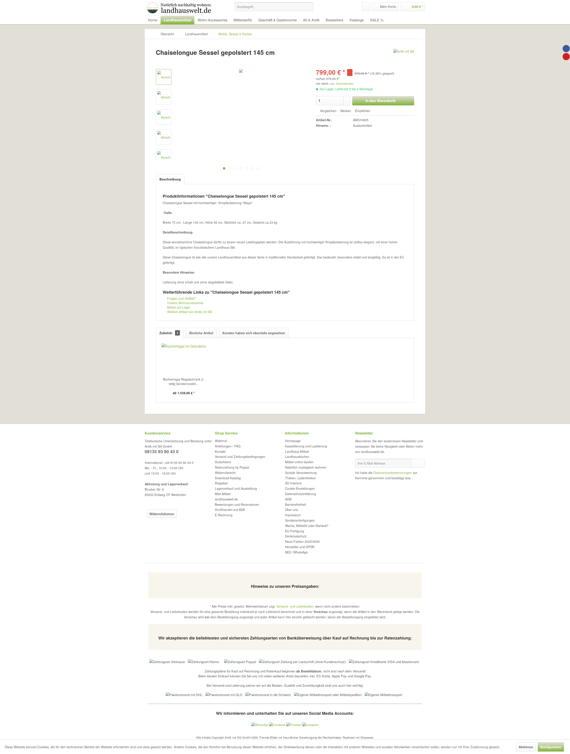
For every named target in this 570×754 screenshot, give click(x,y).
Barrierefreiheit (295, 504)
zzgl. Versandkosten (342, 83)
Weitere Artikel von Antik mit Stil (189, 311)
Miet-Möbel (223, 494)
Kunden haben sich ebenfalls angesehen (253, 333)
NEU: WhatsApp (296, 552)
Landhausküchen (297, 456)
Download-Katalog (228, 478)
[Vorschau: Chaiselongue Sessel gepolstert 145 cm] (163, 117)
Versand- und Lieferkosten (295, 606)
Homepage (293, 440)
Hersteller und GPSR (299, 547)
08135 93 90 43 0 (162, 452)
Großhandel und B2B (230, 509)
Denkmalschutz (296, 536)
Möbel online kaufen (299, 462)
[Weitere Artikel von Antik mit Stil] (403, 57)
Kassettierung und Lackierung (306, 446)
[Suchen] (309, 6)
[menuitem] (274, 6)
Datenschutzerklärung (300, 494)
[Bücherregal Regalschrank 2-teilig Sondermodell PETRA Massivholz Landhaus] (184, 359)
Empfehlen (362, 111)
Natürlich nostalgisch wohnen (305, 467)
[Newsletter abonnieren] (418, 463)
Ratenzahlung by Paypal (232, 467)
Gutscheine (223, 462)
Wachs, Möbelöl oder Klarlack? (306, 525)
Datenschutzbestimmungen (392, 472)
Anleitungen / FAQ (227, 446)
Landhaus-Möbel (297, 451)
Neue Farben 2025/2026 (302, 541)
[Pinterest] (566, 56)
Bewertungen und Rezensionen (237, 504)
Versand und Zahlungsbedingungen (240, 456)
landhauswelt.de (226, 499)
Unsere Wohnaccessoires (184, 303)
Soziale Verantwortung (301, 472)
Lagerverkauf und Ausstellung (236, 488)
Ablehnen (526, 747)
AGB (288, 499)
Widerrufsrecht (225, 472)
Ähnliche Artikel (201, 333)
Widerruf (221, 440)
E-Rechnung (223, 515)
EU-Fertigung (294, 531)
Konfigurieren (550, 747)
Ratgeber (221, 483)
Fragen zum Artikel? (181, 298)
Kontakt (220, 451)
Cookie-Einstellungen (300, 488)
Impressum (293, 515)
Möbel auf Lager (178, 307)
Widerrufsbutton (161, 514)
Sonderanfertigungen (300, 520)
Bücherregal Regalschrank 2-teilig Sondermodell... (183, 381)
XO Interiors (293, 483)
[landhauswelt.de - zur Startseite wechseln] (180, 7)
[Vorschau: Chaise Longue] (163, 77)
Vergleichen (327, 111)
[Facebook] (566, 48)
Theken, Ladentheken (300, 478)
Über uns (291, 509)
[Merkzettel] (366, 6)
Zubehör (168, 333)
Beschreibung (170, 179)
